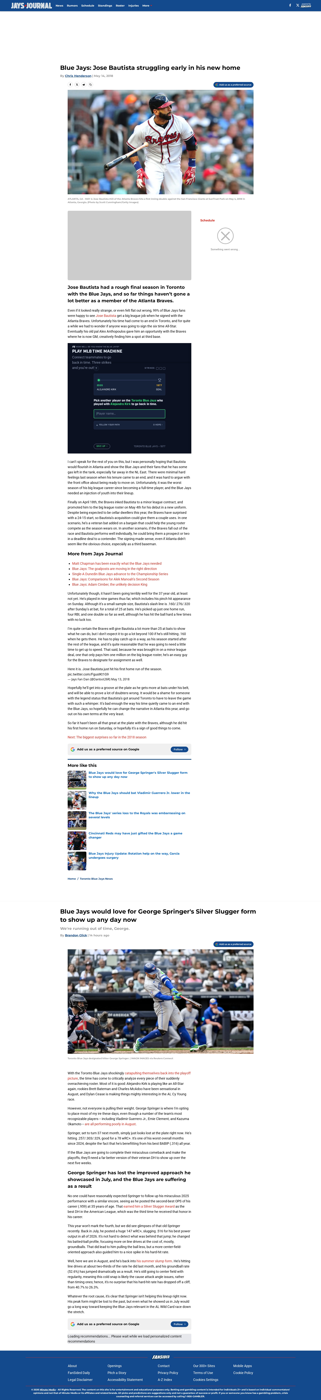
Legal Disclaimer (80, 1380)
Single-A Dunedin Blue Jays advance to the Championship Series (120, 574)
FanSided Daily (79, 1373)
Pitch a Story (117, 1373)
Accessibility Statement (125, 1380)
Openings (115, 1366)
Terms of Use (203, 1373)
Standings (105, 5)
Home (72, 878)
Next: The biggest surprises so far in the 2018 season (107, 737)
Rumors (72, 5)
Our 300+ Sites (204, 1366)
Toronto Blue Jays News (96, 878)
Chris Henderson (78, 76)
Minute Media (48, 1389)
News (59, 5)
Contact (164, 1366)
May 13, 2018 (120, 679)
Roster (120, 5)
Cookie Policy (243, 1373)
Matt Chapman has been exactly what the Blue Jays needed (117, 563)
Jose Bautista (106, 316)
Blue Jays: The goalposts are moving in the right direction (114, 569)
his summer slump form (154, 1261)
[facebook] (290, 5)
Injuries (133, 5)
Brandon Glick (76, 935)
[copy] (90, 84)
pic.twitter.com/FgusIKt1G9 (88, 674)
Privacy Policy (168, 1373)
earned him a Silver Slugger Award (149, 1206)
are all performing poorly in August (110, 1124)
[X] (297, 5)
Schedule (87, 5)
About (72, 1366)
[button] (129, 425)
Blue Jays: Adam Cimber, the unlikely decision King (109, 584)
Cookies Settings (205, 1380)
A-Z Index (165, 1380)
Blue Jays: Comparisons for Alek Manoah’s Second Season (115, 579)
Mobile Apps (242, 1366)
